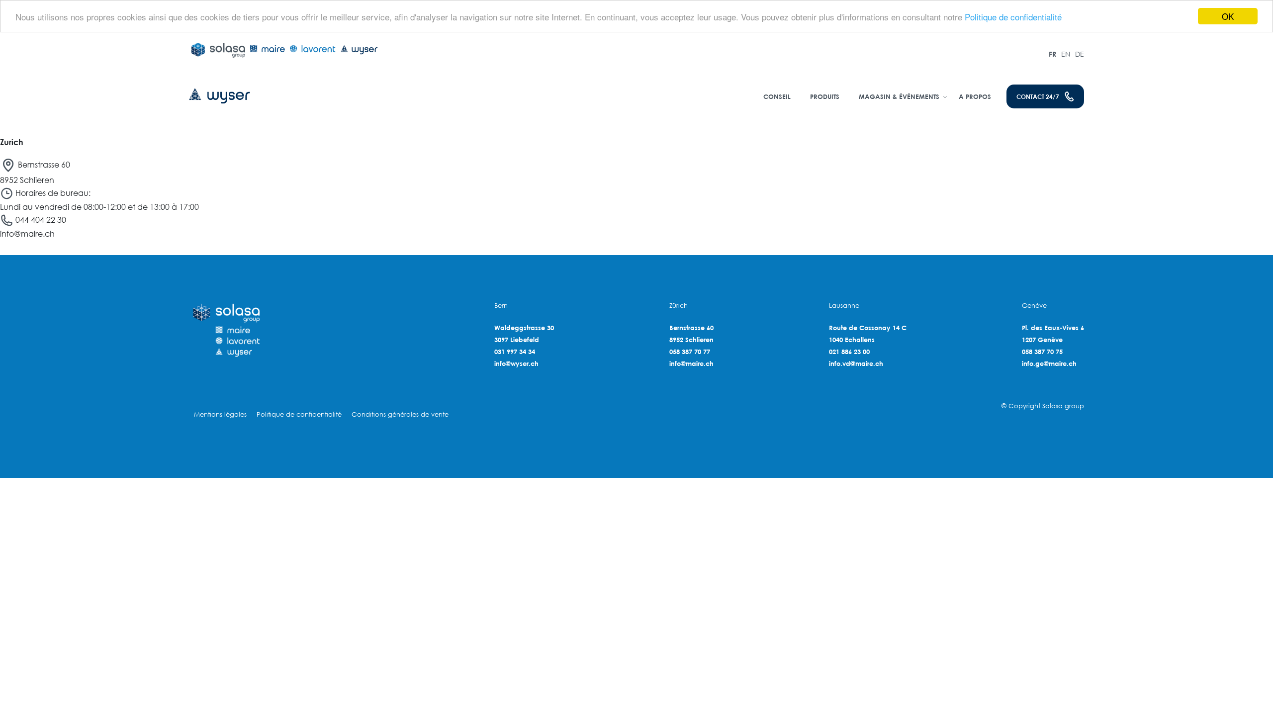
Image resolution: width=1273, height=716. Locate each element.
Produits (824, 96)
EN (1065, 54)
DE (1079, 54)
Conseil (777, 96)
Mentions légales (220, 414)
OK (1228, 16)
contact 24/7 (1037, 96)
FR (1052, 54)
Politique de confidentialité (1013, 16)
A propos (975, 96)
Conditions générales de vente (400, 414)
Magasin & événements (899, 96)
